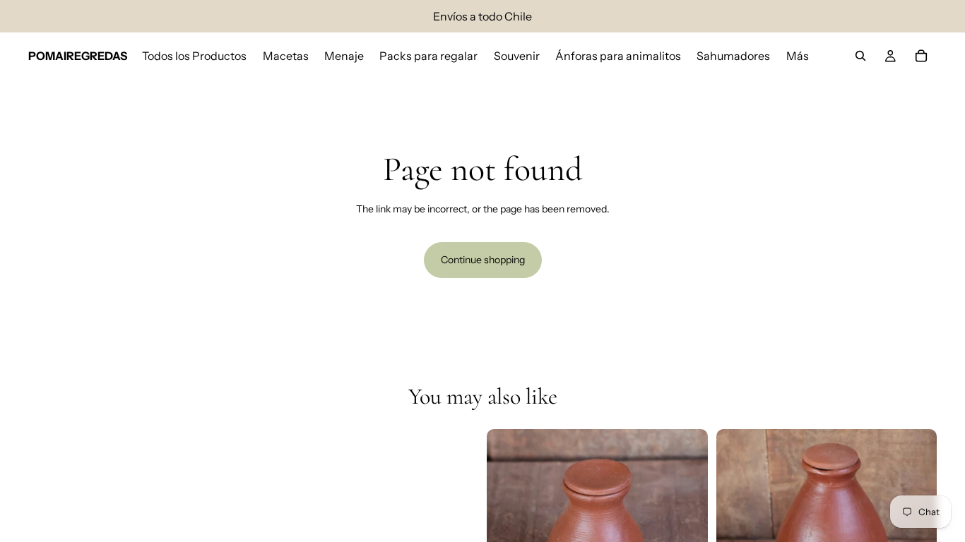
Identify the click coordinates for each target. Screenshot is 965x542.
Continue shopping (483, 259)
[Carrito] (921, 55)
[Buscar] (860, 55)
